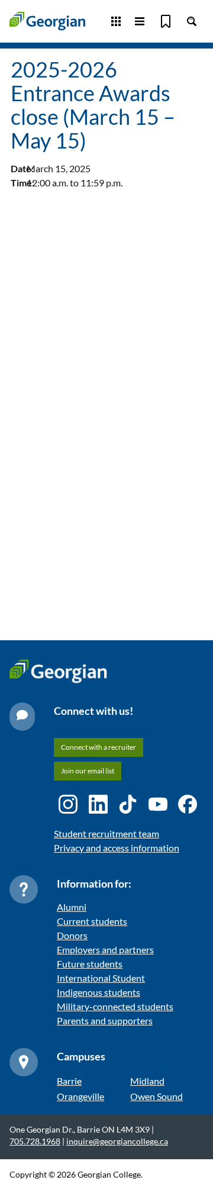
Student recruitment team (106, 833)
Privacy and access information (116, 847)
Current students (92, 921)
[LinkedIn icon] (98, 804)
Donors (72, 935)
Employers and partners (105, 949)
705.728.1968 (34, 1141)
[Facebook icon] (187, 804)
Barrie (69, 1080)
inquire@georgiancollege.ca (117, 1141)
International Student (101, 977)
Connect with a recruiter (98, 747)
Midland (147, 1080)
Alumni (71, 906)
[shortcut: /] (192, 21)
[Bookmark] (165, 21)
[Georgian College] (47, 21)
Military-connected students (115, 1006)
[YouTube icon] (158, 804)
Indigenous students (98, 992)
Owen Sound (156, 1096)
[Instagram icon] (68, 804)
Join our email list (87, 770)
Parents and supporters (105, 1020)
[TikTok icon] (127, 804)
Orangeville (80, 1096)
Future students (89, 963)
